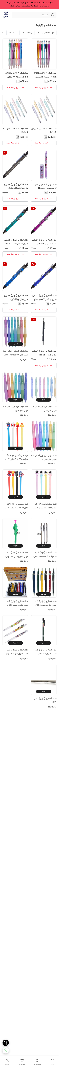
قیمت (15, 32)
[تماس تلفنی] (6, 1043)
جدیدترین (46, 32)
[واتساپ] (6, 1050)
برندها (29, 32)
